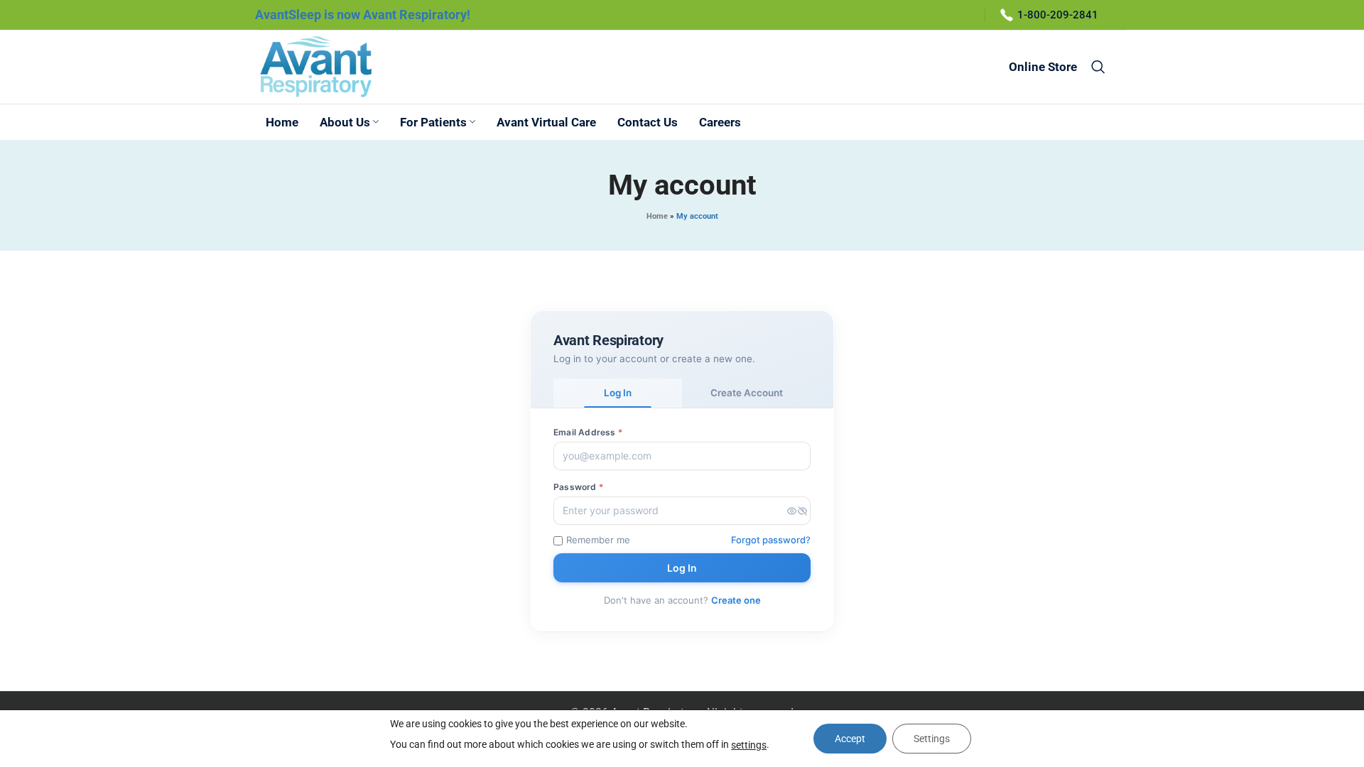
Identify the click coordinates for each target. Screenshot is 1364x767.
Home (657, 216)
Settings (932, 738)
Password (578, 487)
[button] (797, 511)
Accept (850, 738)
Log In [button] (618, 392)
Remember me (598, 539)
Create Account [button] (746, 392)
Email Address (587, 432)
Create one (736, 600)
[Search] (1098, 67)
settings (749, 745)
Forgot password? (771, 539)
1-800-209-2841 (1057, 15)
